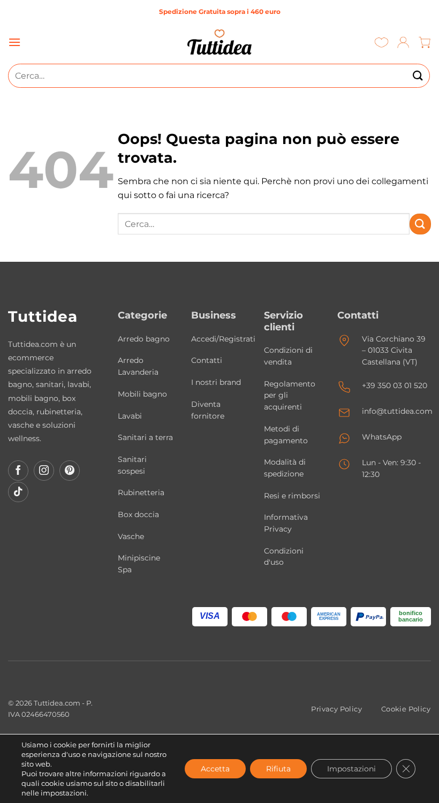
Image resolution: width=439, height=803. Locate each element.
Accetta (215, 769)
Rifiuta (278, 769)
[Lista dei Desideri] (381, 42)
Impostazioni (351, 769)
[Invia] (418, 75)
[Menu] (14, 42)
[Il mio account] (403, 42)
